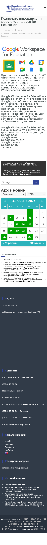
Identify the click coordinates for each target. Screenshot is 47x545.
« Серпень (10, 243)
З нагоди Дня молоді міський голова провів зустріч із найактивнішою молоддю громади (25, 263)
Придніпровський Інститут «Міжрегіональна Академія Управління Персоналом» (25, 522)
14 (23, 224)
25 (4, 236)
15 (30, 224)
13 (17, 224)
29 (29, 236)
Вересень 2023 (23, 201)
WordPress (38, 528)
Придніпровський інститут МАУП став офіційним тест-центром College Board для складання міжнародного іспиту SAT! (23, 274)
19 (10, 230)
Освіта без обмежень (12, 260)
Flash (5, 528)
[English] (6, 453)
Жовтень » (37, 243)
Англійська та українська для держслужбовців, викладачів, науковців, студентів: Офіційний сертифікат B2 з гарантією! (22, 268)
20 (17, 230)
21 (23, 230)
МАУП (8, 441)
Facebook (9, 447)
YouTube (9, 450)
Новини (19, 30)
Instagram (9, 444)
